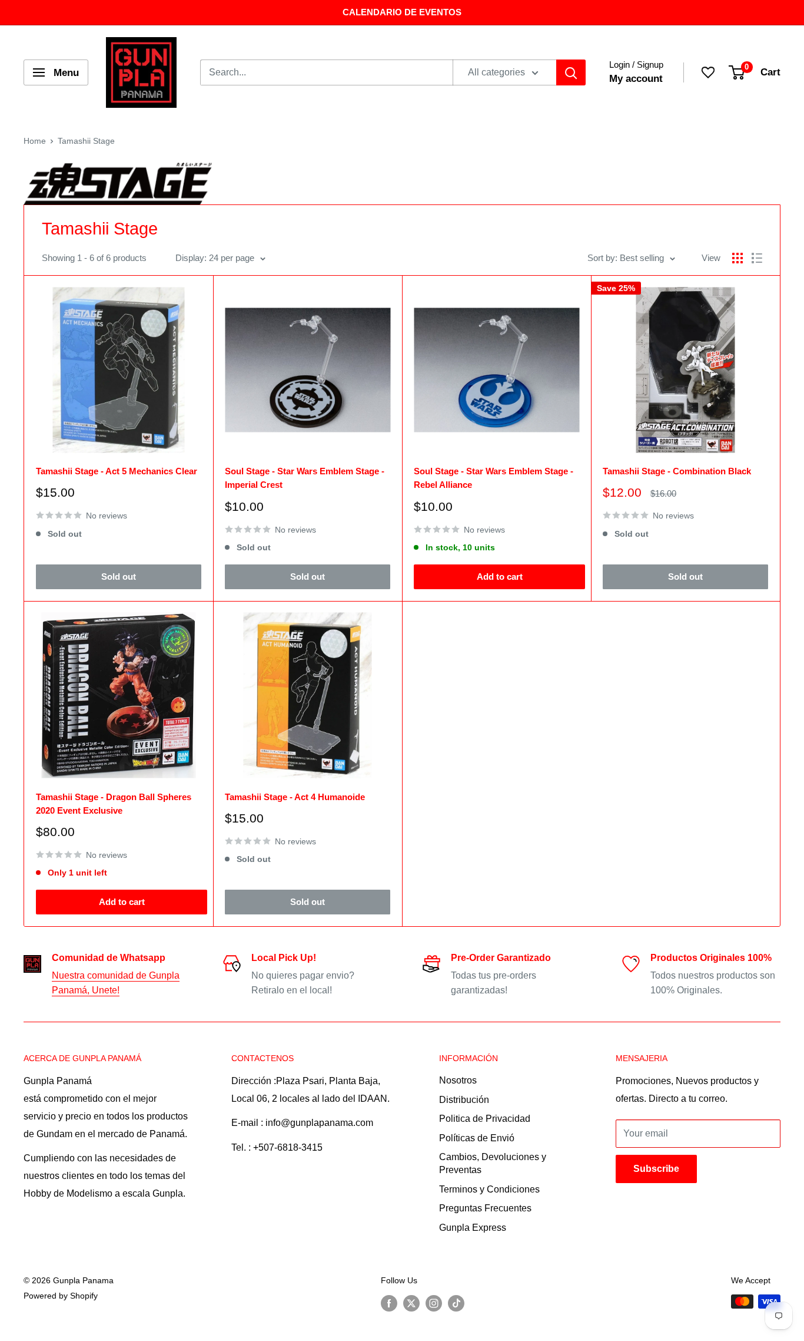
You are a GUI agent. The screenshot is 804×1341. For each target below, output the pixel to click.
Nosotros (458, 1080)
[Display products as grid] (737, 258)
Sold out (118, 577)
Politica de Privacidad (484, 1119)
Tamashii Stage (86, 141)
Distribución (464, 1100)
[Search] (571, 72)
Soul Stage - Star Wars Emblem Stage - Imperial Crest (304, 478)
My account (636, 78)
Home (35, 141)
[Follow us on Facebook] (389, 1302)
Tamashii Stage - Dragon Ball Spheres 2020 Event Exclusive (113, 803)
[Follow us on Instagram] (434, 1302)
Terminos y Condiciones (489, 1189)
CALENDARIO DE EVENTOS (402, 12)
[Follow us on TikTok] (456, 1302)
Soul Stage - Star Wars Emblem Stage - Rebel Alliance (493, 478)
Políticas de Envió (476, 1138)
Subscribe (656, 1169)
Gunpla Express (472, 1228)
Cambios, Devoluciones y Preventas (492, 1163)
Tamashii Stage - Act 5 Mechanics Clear (116, 471)
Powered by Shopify (61, 1295)
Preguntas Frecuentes (485, 1208)
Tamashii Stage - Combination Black (677, 471)
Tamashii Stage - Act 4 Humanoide (295, 797)
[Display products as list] (757, 258)
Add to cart (500, 577)
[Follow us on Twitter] (411, 1302)
